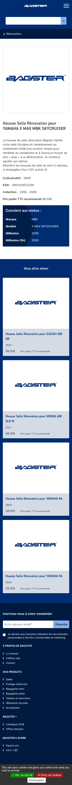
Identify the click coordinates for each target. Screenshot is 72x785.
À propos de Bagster (17, 645)
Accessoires (13, 707)
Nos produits (12, 671)
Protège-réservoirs (16, 684)
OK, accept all (23, 775)
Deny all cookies (50, 775)
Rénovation (13, 33)
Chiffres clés (13, 658)
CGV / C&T (12, 750)
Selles (9, 679)
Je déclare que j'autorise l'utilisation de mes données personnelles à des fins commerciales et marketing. (38, 636)
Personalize (36, 780)
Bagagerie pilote (15, 693)
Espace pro (12, 745)
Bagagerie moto (15, 688)
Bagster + (10, 716)
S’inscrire (61, 624)
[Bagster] (36, 6)
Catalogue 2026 (15, 724)
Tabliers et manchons (18, 698)
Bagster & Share (14, 737)
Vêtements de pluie (17, 702)
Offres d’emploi (14, 728)
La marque (12, 653)
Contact (10, 662)
